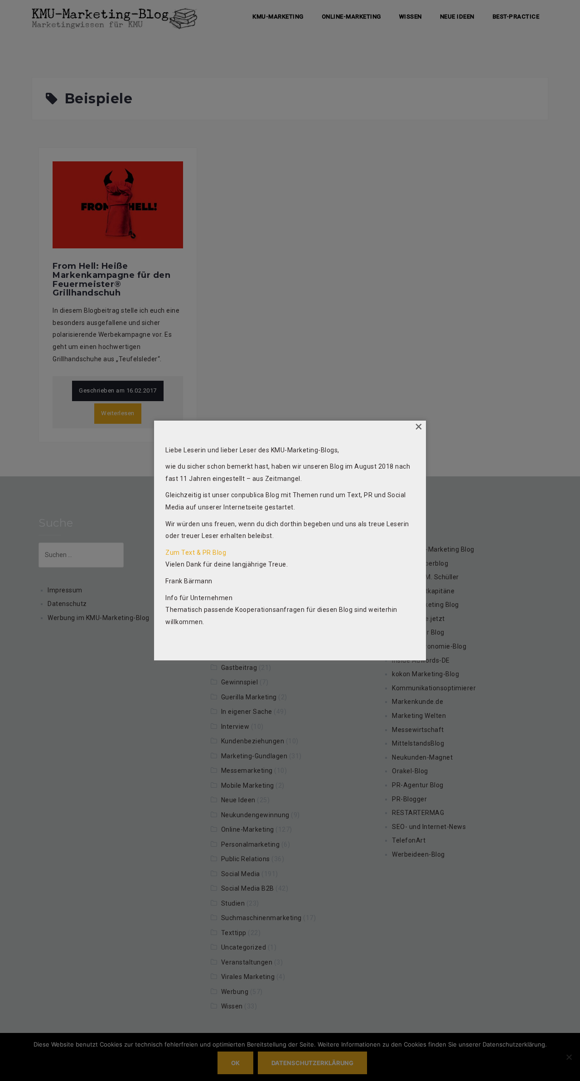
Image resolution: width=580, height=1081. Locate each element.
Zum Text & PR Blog (195, 552)
